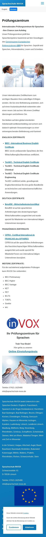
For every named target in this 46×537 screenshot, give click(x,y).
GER (19, 46)
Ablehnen (29, 527)
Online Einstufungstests (23, 351)
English (4, 9)
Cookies (26, 513)
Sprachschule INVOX (12, 3)
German (13, 9)
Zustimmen (14, 527)
